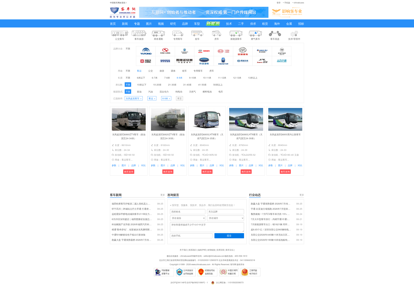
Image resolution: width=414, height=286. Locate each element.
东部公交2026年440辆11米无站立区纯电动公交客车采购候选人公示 (271, 234)
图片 (149, 23)
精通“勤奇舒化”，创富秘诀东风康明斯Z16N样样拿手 (132, 229)
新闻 (125, 23)
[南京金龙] (204, 61)
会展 (289, 23)
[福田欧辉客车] (281, 51)
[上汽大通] (281, 61)
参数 (114, 165)
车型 (197, 23)
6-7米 (155, 77)
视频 (161, 23)
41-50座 (202, 84)
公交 (150, 70)
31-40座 (187, 84)
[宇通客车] (146, 51)
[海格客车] (204, 51)
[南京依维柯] (165, 61)
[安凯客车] (243, 51)
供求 (253, 23)
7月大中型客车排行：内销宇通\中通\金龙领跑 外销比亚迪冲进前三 (271, 219)
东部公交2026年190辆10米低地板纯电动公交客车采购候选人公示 (271, 239)
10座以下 (141, 84)
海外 (277, 23)
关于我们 (183, 249)
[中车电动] (146, 61)
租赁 (265, 23)
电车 (220, 91)
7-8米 (167, 77)
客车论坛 (230, 249)
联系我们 (193, 249)
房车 (211, 70)
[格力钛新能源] (262, 51)
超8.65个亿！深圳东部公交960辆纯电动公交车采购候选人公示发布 (271, 229)
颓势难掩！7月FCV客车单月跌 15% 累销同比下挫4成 (271, 214)
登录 (279, 2)
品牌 (185, 23)
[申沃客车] (262, 61)
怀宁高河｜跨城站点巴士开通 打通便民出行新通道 (132, 208)
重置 (179, 98)
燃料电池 (207, 91)
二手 (241, 23)
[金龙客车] (165, 51)
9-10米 (192, 77)
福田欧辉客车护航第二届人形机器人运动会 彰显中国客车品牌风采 (132, 203)
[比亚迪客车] (223, 51)
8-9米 (179, 77)
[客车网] (122, 12)
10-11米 (207, 77)
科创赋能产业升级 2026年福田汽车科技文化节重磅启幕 (132, 224)
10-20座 (157, 84)
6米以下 (141, 77)
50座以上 (218, 84)
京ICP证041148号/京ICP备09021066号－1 (189, 282)
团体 (173, 70)
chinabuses (299, 2)
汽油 (150, 91)
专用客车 (198, 70)
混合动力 (164, 91)
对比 (143, 165)
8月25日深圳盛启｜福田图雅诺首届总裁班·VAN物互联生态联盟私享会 (132, 219)
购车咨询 (128, 171)
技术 (229, 23)
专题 (137, 23)
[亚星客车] (223, 61)
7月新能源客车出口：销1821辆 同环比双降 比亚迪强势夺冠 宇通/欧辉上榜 (271, 224)
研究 (173, 23)
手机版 (287, 2)
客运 (139, 70)
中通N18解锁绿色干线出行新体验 (128, 234)
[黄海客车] (243, 61)
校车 (184, 70)
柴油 (139, 91)
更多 (162, 194)
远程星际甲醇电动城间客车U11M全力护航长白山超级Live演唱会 (132, 214)
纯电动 (178, 91)
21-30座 (172, 84)
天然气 (192, 91)
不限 (128, 48)
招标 (301, 23)
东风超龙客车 (134, 98)
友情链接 (211, 249)
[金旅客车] (184, 51)
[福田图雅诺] (184, 61)
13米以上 (252, 77)
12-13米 (237, 77)
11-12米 (222, 77)
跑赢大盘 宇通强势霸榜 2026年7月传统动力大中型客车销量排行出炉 (132, 239)
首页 (113, 23)
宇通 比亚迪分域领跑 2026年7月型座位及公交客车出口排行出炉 (271, 208)
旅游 (162, 70)
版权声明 (202, 249)
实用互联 (220, 249)
